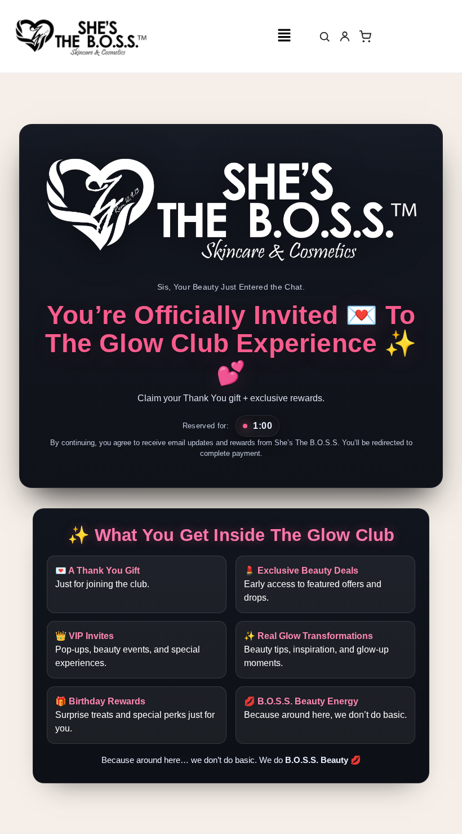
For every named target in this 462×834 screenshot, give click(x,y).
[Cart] (365, 36)
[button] (284, 36)
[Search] (324, 36)
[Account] (345, 36)
